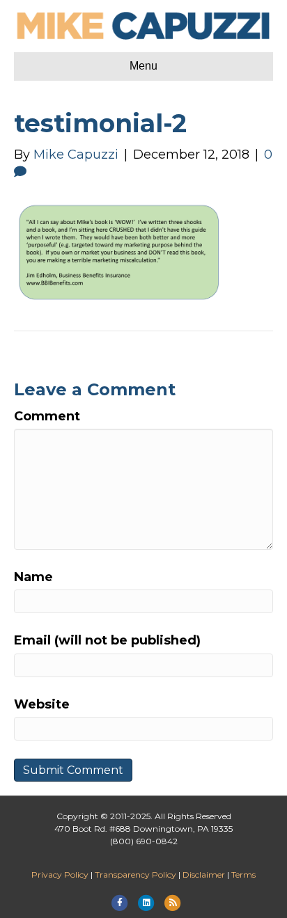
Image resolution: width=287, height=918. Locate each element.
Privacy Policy (59, 874)
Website (42, 704)
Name (33, 577)
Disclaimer (204, 874)
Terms (243, 874)
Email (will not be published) (107, 640)
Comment (47, 416)
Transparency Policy (135, 874)
